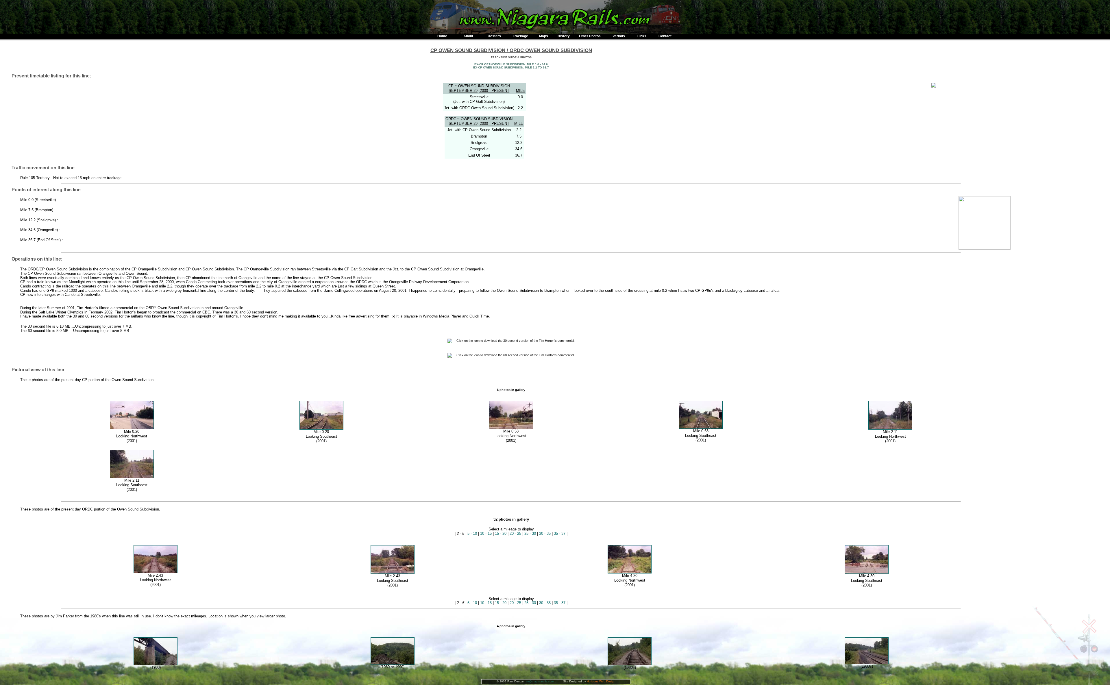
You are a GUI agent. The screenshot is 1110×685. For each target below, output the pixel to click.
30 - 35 (545, 533)
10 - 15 (486, 533)
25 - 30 (530, 533)
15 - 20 (500, 533)
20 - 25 (515, 533)
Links (641, 36)
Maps (543, 36)
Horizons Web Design (601, 681)
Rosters (494, 36)
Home (442, 36)
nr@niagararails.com (540, 681)
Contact (664, 36)
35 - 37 (559, 533)
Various (619, 36)
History (564, 36)
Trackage (520, 36)
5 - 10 (472, 533)
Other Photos (590, 36)
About (468, 36)
